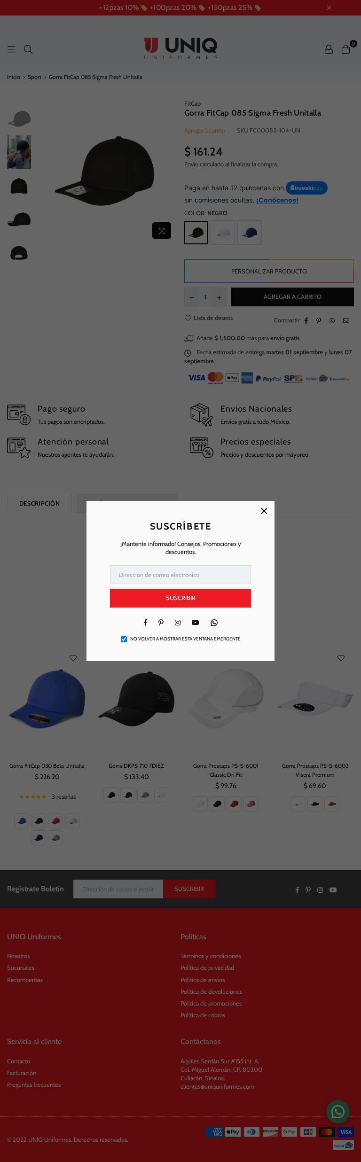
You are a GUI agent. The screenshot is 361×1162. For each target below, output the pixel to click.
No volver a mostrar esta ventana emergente (185, 639)
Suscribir (181, 597)
